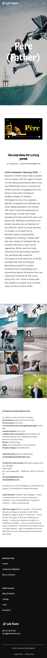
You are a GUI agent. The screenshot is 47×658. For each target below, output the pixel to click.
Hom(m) (6, 610)
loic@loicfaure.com (11, 633)
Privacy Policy (29, 654)
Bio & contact (8, 574)
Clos (4, 604)
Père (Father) (8, 593)
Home (5, 563)
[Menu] (44, 3)
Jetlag (5, 599)
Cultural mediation (11, 569)
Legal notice (18, 654)
